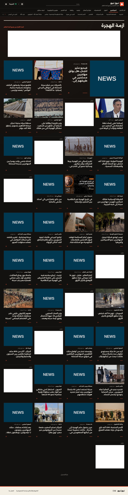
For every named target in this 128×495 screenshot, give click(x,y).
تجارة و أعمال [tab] (87, 10)
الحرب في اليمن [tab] (12, 14)
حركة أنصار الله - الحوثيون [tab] (35, 14)
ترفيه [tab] (78, 10)
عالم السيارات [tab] (99, 14)
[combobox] (63, 4)
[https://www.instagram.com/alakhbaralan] (113, 491)
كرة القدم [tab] (64, 10)
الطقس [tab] (91, 14)
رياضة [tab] (72, 10)
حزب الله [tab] (22, 14)
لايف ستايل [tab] (40, 10)
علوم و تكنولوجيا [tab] (52, 10)
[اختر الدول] (22, 4)
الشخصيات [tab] (97, 10)
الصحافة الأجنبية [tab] (111, 14)
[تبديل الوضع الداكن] (6, 4)
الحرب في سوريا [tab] (70, 14)
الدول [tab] (105, 10)
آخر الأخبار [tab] (122, 10)
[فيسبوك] (115, 491)
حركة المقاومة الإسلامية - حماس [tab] (54, 14)
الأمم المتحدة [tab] (82, 14)
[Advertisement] (64, 44)
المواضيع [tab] (113, 10)
